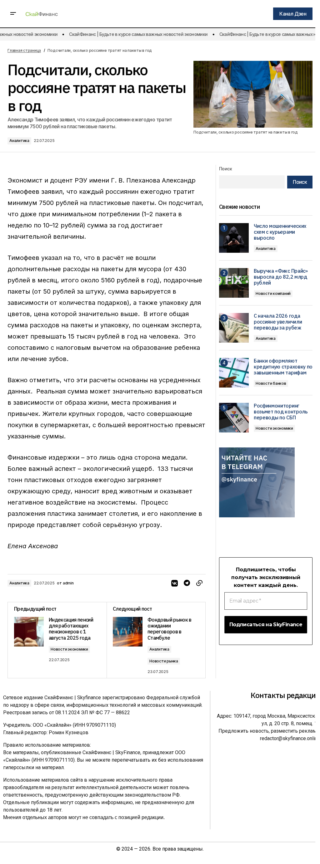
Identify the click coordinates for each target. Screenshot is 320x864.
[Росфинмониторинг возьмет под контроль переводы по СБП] (234, 417)
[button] (13, 13)
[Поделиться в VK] (174, 583)
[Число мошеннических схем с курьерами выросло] (234, 238)
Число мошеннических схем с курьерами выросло (280, 232)
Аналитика (19, 140)
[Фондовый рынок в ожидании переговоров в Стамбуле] (156, 640)
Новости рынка (163, 661)
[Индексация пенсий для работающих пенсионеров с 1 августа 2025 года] (57, 640)
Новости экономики (69, 649)
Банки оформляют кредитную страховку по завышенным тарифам (283, 367)
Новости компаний (273, 293)
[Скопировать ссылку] (199, 583)
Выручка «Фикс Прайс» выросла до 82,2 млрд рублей (281, 277)
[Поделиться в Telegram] (187, 583)
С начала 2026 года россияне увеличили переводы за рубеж (278, 322)
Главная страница (24, 50)
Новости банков (271, 383)
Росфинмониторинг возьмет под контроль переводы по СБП (281, 412)
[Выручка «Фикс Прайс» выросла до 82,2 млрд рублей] (234, 283)
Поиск (225, 168)
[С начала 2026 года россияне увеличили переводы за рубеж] (234, 328)
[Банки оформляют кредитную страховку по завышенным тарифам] (234, 373)
